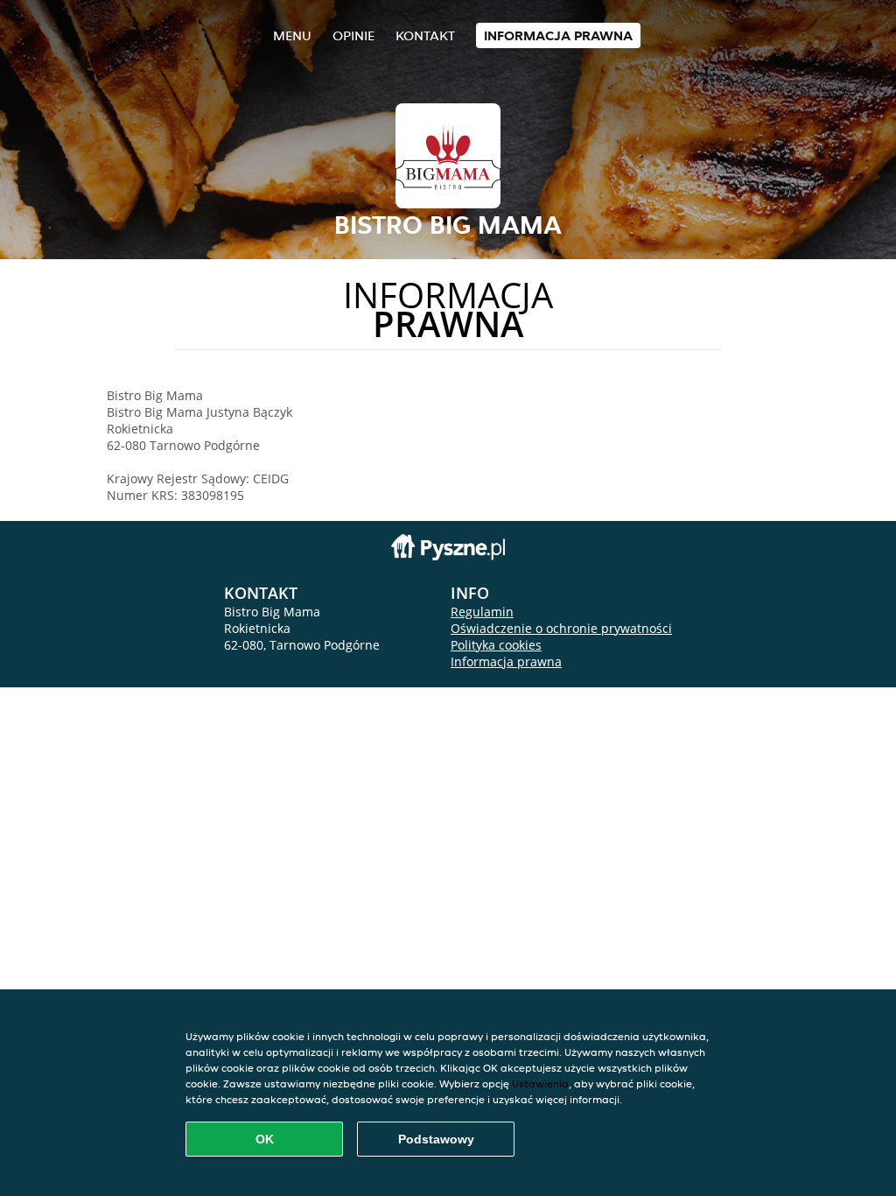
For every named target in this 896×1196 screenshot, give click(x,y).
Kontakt (425, 35)
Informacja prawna (558, 35)
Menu (292, 35)
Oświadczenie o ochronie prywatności (561, 628)
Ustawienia (540, 1083)
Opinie (353, 35)
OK (265, 1139)
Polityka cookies (496, 645)
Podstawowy (436, 1139)
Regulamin (482, 611)
